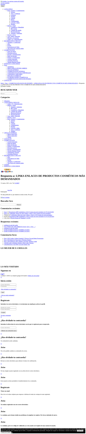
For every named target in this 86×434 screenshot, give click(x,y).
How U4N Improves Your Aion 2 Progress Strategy (17, 240)
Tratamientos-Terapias (13, 152)
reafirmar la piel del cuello (11, 225)
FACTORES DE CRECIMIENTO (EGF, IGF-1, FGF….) (19, 226)
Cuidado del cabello (16, 111)
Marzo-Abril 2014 (12, 134)
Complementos (15, 125)
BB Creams (14, 108)
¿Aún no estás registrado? (7, 295)
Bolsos (12, 122)
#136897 (17, 183)
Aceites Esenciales (12, 142)
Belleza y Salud (11, 105)
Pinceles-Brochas (15, 114)
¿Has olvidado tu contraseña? (8, 289)
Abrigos (13, 120)
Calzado (13, 123)
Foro (6, 83)
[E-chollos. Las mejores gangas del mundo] (12, 1)
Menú (2, 6)
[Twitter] (2, 274)
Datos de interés (11, 143)
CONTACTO (8, 139)
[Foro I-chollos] (5, 197)
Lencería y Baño (15, 128)
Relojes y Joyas (11, 117)
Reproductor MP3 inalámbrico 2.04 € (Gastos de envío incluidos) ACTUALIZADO (31, 212)
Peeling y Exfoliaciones (13, 146)
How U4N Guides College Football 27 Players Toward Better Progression (23, 238)
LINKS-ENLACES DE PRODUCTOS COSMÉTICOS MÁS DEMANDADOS (56, 83)
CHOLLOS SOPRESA (10, 132)
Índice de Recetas (12, 145)
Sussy (5, 212)
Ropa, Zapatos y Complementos (15, 119)
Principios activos (12, 148)
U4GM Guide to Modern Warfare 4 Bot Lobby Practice (19, 243)
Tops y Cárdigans (15, 129)
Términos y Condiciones (13, 161)
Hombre (13, 126)
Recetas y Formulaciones (14, 149)
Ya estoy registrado (6, 315)
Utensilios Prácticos (12, 154)
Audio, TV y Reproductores (14, 104)
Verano (9, 137)
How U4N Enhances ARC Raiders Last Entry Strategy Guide (20, 241)
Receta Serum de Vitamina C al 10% (20, 218)
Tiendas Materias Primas (13, 151)
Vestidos (13, 131)
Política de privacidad (33, 275)
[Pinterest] (3, 274)
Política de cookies (6, 432)
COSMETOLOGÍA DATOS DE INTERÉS (21, 83)
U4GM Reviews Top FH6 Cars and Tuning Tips (17, 244)
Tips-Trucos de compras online (15, 163)
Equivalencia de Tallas (13, 158)
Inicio (2, 83)
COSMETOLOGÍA (9, 140)
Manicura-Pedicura (16, 113)
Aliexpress (7, 101)
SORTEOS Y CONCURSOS (12, 166)
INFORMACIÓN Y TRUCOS (12, 155)
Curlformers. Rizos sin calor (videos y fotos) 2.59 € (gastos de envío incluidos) (30, 213)
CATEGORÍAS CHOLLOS (11, 102)
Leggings (6, 164)
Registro (3, 4)
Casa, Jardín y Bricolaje (13, 116)
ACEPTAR (80, 430)
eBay (8, 157)
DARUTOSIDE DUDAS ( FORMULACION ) (17, 229)
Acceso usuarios (5, 3)
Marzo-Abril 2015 (12, 135)
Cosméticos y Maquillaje (17, 110)
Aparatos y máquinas (16, 107)
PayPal (9, 160)
